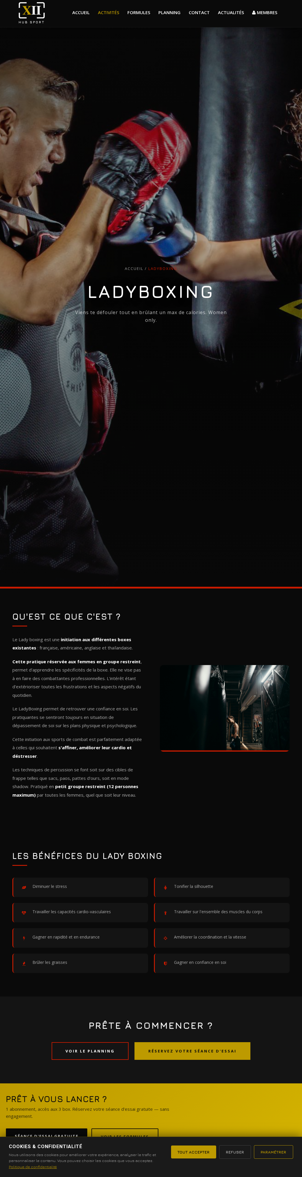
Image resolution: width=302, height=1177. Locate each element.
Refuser (235, 1152)
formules (138, 12)
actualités (231, 12)
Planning (169, 12)
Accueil (81, 12)
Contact (199, 12)
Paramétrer (273, 1152)
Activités (108, 12)
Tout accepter (194, 1152)
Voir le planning (90, 1051)
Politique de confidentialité (33, 1166)
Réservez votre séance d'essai (192, 1051)
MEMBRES (266, 12)
